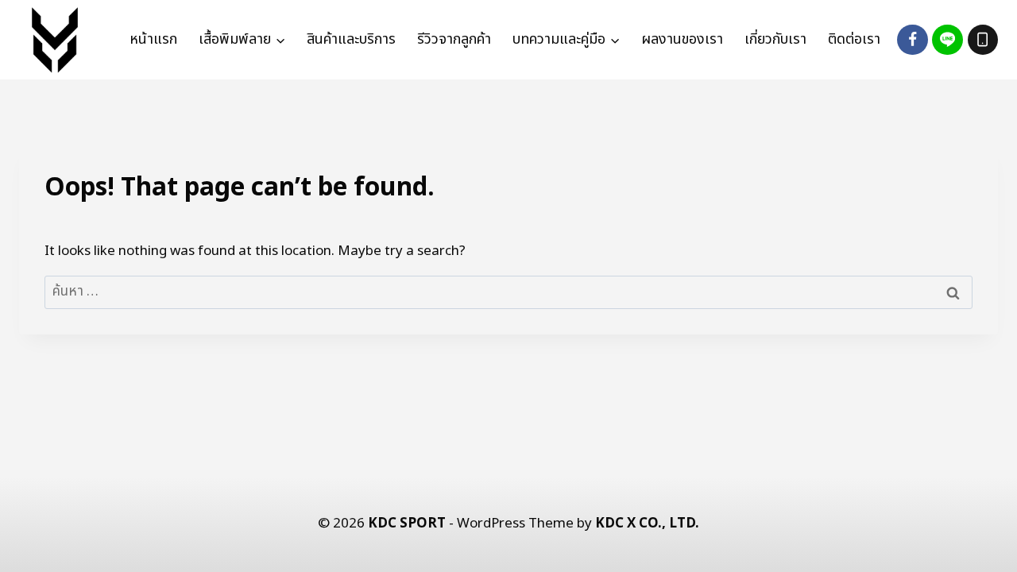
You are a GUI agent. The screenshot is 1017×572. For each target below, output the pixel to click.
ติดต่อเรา (854, 39)
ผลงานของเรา (682, 39)
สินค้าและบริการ (351, 39)
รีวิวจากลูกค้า (454, 39)
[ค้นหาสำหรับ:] (508, 291)
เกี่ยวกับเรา (775, 39)
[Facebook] (912, 40)
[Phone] (983, 40)
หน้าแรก (153, 39)
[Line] (947, 40)
